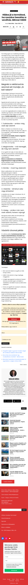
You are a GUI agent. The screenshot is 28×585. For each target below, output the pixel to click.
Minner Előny (16, 490)
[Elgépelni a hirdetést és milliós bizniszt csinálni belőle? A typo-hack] (5, 437)
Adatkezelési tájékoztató (6, 500)
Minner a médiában (5, 527)
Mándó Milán (11, 23)
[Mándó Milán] (14, 373)
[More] (22, 401)
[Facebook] (10, 26)
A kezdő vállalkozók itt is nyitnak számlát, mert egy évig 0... (18, 473)
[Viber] (23, 26)
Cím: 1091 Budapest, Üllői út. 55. (8, 530)
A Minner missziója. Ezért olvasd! (8, 515)
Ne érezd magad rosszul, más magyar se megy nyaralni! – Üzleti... (18, 452)
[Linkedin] (13, 26)
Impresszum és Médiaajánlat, (8, 524)
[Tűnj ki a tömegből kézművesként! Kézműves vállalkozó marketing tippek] (5, 459)
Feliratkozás (14, 570)
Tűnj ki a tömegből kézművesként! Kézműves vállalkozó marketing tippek (17, 459)
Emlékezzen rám (6, 339)
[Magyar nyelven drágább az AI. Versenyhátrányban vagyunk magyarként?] (5, 444)
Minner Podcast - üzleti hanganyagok (9, 491)
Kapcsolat (3, 521)
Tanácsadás (11, 580)
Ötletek (17, 579)
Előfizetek (14, 319)
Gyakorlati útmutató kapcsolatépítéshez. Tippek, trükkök (17, 422)
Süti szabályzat (4, 502)
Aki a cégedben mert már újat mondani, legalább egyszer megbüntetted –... (18, 466)
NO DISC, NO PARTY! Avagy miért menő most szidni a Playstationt (17, 415)
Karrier (16, 497)
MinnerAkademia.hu (13, 494)
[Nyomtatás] (20, 26)
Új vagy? (8, 579)
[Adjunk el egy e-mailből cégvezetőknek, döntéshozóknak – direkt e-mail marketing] (5, 429)
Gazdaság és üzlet (14, 11)
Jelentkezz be (12, 321)
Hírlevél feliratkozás (5, 518)
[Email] (16, 26)
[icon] (18, 1)
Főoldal (4, 579)
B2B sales (22, 579)
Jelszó (3, 332)
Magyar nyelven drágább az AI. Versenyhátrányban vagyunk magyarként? (18, 444)
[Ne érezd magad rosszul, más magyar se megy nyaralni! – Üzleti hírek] (5, 452)
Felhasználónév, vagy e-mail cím (9, 326)
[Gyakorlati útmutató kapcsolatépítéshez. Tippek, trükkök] (5, 422)
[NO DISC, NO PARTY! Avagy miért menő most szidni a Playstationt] (5, 414)
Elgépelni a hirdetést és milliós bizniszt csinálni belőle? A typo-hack (18, 437)
